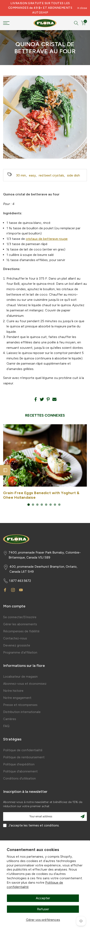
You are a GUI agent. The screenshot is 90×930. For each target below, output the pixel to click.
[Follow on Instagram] (13, 589)
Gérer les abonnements (20, 624)
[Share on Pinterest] (48, 399)
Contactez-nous (15, 638)
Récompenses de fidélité (21, 631)
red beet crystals (51, 175)
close (83, 8)
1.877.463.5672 (20, 581)
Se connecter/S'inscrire (19, 617)
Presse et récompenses (20, 705)
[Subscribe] (82, 816)
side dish (73, 175)
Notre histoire (13, 691)
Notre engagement (17, 698)
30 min (21, 175)
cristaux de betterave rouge (47, 239)
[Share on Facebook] (35, 399)
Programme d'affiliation (20, 652)
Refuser (43, 909)
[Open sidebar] (5, 470)
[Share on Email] (54, 399)
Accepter (43, 898)
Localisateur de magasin (20, 676)
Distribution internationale (22, 712)
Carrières (9, 719)
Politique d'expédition (19, 764)
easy (32, 175)
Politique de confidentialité (22, 750)
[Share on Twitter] (42, 399)
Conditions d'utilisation (19, 778)
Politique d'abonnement (20, 771)
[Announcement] (40, 8)
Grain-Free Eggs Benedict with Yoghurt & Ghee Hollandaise (41, 495)
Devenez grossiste (16, 645)
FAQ (6, 726)
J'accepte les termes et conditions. (34, 825)
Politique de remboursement (24, 757)
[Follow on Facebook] (5, 589)
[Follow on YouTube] (21, 589)
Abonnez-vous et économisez (24, 684)
